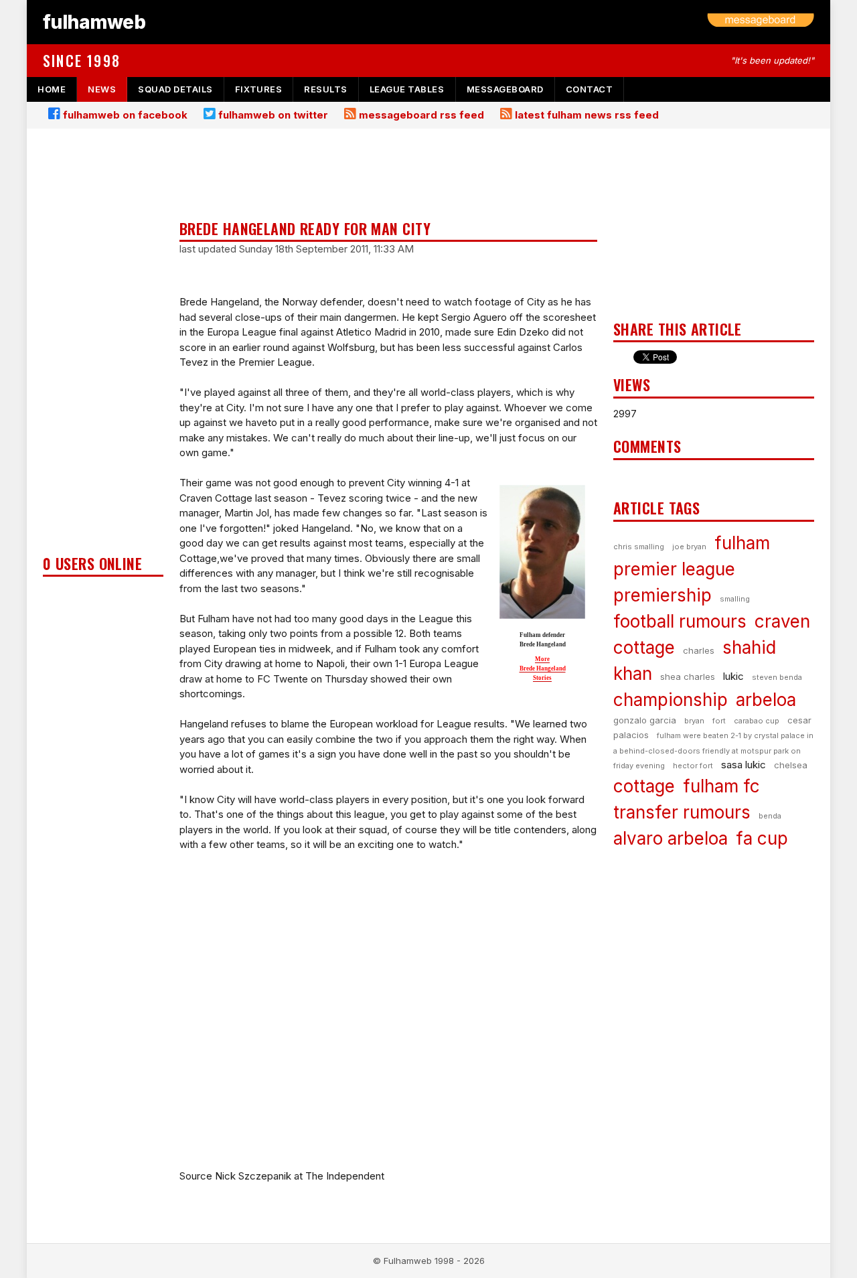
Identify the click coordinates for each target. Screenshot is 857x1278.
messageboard (505, 89)
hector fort (693, 765)
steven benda (777, 677)
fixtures (258, 89)
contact (589, 89)
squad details (175, 89)
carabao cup (756, 720)
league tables (407, 89)
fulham (742, 542)
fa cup (762, 838)
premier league (674, 569)
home (51, 89)
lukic (733, 676)
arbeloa (766, 699)
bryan (694, 720)
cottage (644, 786)
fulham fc (721, 786)
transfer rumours (682, 812)
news (102, 89)
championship (670, 699)
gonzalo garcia (644, 720)
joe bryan (689, 546)
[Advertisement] (103, 346)
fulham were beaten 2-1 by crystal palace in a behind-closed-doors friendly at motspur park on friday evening (713, 750)
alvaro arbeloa (670, 838)
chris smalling (638, 546)
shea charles (687, 676)
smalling (735, 599)
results (325, 89)
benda (770, 816)
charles (698, 650)
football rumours (680, 621)
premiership (662, 595)
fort (719, 720)
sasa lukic (743, 764)
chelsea (790, 765)
